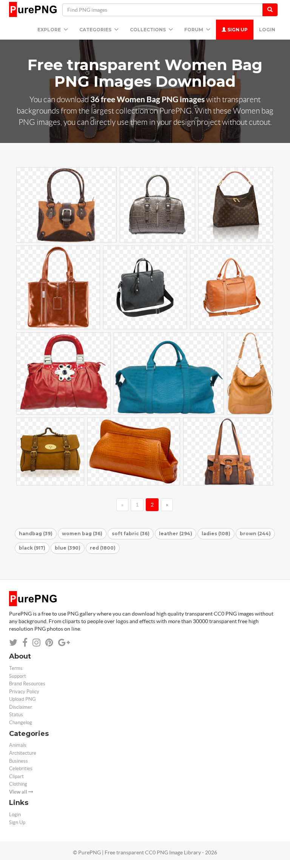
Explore (49, 29)
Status (16, 714)
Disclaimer (20, 707)
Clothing (18, 784)
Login (267, 29)
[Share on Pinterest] (49, 642)
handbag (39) (35, 533)
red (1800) (103, 548)
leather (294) (175, 533)
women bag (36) (82, 533)
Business (18, 761)
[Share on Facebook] (25, 642)
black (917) (32, 548)
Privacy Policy (24, 691)
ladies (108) (216, 533)
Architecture (22, 753)
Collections (148, 29)
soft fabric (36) (131, 533)
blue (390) (67, 548)
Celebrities (20, 768)
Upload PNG (22, 699)
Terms (16, 668)
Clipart (16, 776)
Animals (17, 745)
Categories (96, 29)
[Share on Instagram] (36, 642)
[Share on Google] (64, 642)
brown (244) (255, 533)
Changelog (20, 722)
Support (17, 676)
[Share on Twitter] (13, 642)
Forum (194, 29)
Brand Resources (27, 683)
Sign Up (237, 29)
